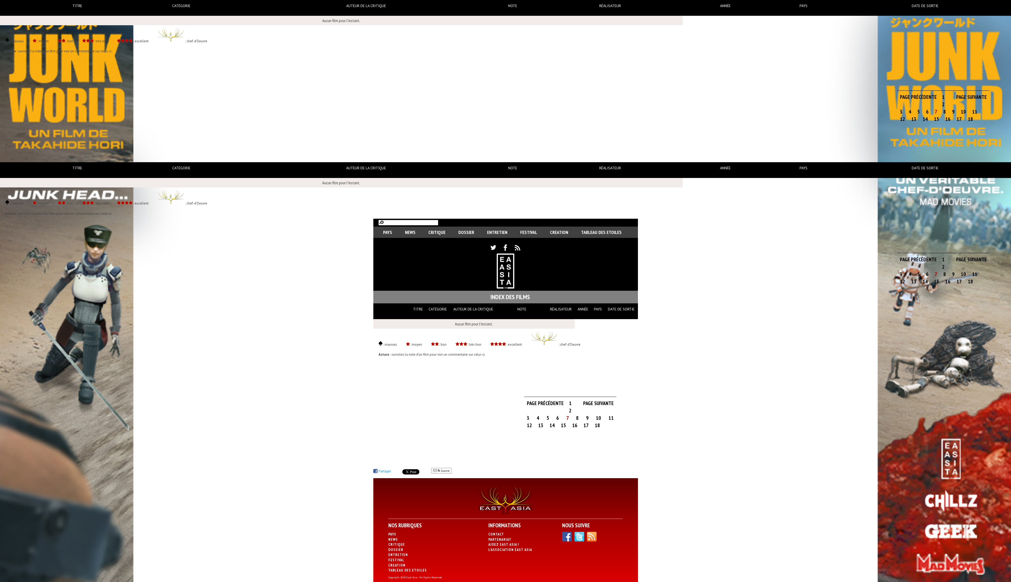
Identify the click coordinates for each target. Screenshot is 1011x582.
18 (970, 119)
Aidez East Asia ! (503, 544)
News (410, 232)
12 (902, 119)
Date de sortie (925, 5)
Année (725, 5)
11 (974, 111)
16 (947, 119)
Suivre (445, 471)
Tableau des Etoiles (601, 232)
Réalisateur (610, 5)
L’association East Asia (510, 549)
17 (959, 119)
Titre (77, 5)
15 (936, 119)
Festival (528, 232)
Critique (436, 232)
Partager (385, 471)
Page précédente (918, 97)
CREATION (559, 232)
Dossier (466, 232)
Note (512, 5)
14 (925, 119)
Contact (496, 534)
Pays (803, 5)
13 (913, 119)
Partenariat (499, 539)
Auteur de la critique (366, 5)
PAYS (387, 232)
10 (963, 111)
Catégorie (181, 5)
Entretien (497, 232)
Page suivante (971, 97)
